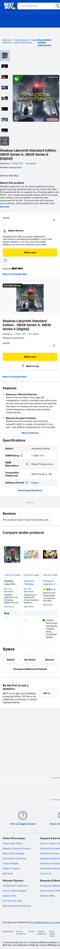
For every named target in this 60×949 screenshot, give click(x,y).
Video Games (21, 40)
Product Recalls (10, 863)
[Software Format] (27, 482)
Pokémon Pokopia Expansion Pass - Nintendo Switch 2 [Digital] (30, 583)
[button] (54, 220)
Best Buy (7, 40)
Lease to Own (9, 895)
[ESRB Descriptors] (27, 464)
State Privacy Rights (52, 933)
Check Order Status (12, 843)
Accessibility (8, 931)
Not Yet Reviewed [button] (9, 590)
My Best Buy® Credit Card (15, 885)
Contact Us (45, 873)
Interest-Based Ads (41, 932)
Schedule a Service (49, 853)
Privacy (31, 931)
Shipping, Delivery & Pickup (16, 848)
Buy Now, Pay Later (12, 900)
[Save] (5, 260)
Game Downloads (23, 42)
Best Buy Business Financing (17, 905)
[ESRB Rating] (21, 455)
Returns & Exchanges (13, 853)
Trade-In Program (11, 868)
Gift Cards (8, 873)
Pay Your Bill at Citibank (14, 890)
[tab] (11, 660)
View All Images (12, 575)
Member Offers (47, 895)
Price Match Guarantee (14, 858)
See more (4, 207)
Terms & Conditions (21, 932)
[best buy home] (9, 6)
